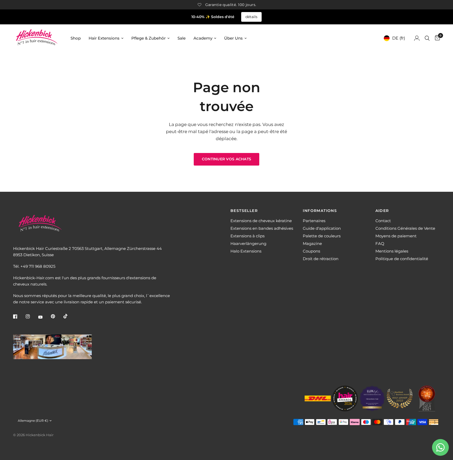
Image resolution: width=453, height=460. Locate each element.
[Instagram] (31, 316)
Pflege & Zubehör (148, 38)
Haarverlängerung (248, 243)
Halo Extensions (245, 251)
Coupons (311, 251)
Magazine (312, 243)
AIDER (382, 210)
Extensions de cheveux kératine (261, 220)
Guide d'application (322, 228)
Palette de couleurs (322, 235)
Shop (76, 38)
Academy (202, 38)
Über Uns (233, 38)
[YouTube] (44, 317)
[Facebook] (19, 316)
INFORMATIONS (320, 210)
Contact (383, 220)
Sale (181, 38)
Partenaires (314, 220)
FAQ (379, 243)
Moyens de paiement (396, 235)
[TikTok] (69, 316)
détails (251, 16)
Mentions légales (391, 251)
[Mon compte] (417, 38)
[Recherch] (427, 38)
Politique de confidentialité (401, 258)
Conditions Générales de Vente (405, 228)
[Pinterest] (56, 316)
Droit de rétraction (320, 258)
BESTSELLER (244, 210)
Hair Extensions (104, 38)
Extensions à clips (247, 235)
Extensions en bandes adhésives (261, 228)
